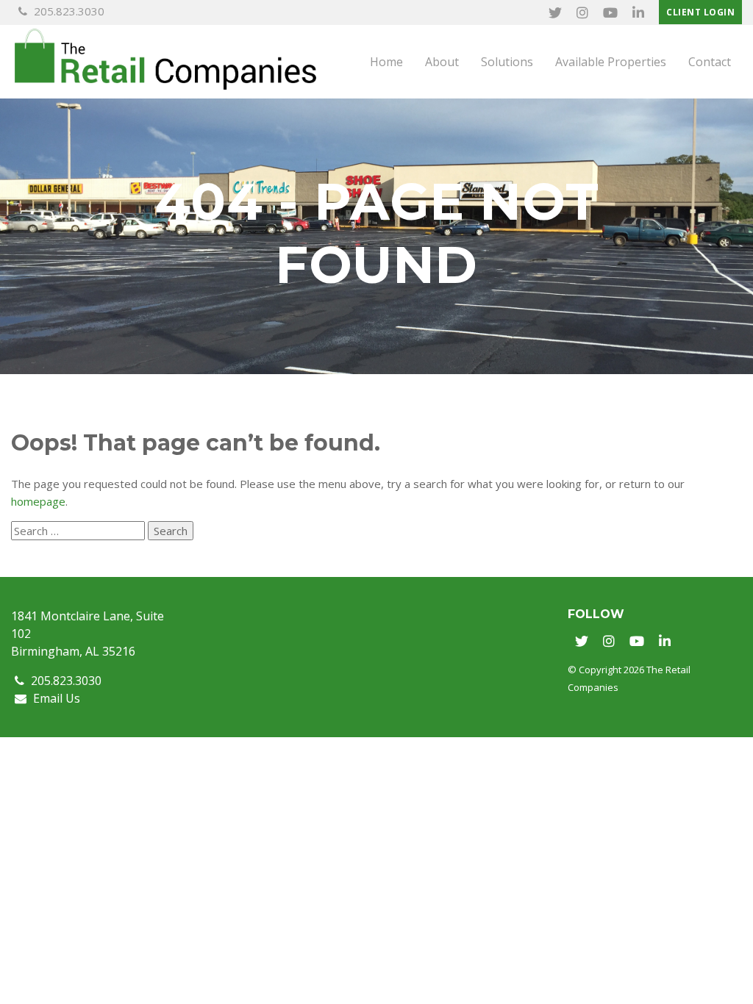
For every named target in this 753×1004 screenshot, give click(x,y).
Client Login (700, 12)
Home (386, 62)
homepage (38, 501)
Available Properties (610, 62)
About (442, 62)
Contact (709, 62)
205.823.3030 (67, 11)
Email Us (55, 698)
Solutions (507, 62)
